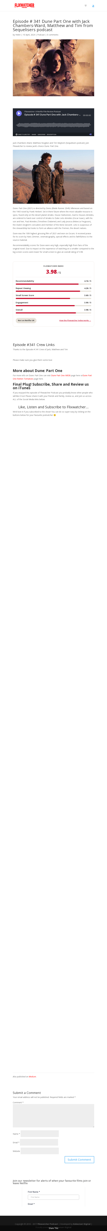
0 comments (52, 34)
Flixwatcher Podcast (48, 1224)
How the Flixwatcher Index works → (75, 320)
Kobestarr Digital (81, 1224)
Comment (18, 1102)
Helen (18, 34)
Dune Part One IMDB (60, 375)
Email (16, 1142)
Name (16, 1134)
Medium (32, 1076)
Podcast (41, 34)
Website (16, 1151)
